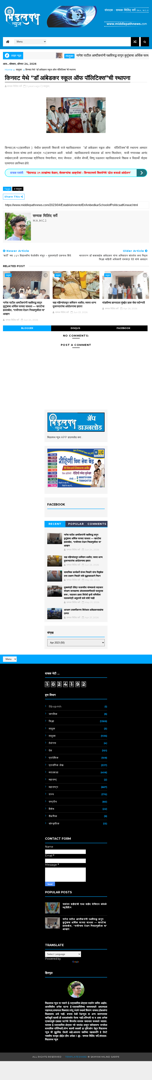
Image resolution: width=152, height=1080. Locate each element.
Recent (55, 524)
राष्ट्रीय (53, 801)
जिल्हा (51, 721)
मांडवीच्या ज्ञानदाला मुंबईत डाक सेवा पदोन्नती (123, 302)
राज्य (51, 794)
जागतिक (53, 714)
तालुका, (46, 86)
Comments (97, 524)
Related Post (14, 266)
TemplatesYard (76, 1056)
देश (50, 750)
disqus (75, 328)
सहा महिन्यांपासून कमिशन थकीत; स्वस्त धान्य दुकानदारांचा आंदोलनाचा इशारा (74, 304)
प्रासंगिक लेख (56, 765)
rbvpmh (55, 706)
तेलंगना (52, 743)
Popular (76, 524)
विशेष (51, 809)
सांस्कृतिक (54, 823)
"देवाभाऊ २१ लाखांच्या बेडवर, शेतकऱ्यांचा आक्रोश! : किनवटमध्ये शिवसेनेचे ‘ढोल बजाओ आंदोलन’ (78, 172)
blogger (27, 328)
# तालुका (18, 188)
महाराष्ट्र (53, 787)
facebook (123, 328)
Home (8, 69)
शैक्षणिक (53, 816)
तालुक (52, 728)
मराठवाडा (54, 772)
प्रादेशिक (54, 757)
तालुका (56, 56)
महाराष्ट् (53, 779)
